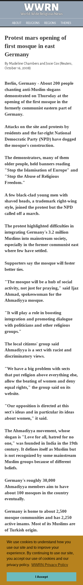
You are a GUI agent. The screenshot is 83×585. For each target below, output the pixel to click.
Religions (33, 23)
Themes (66, 23)
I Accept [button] (41, 577)
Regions (50, 23)
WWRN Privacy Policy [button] (49, 565)
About (16, 23)
